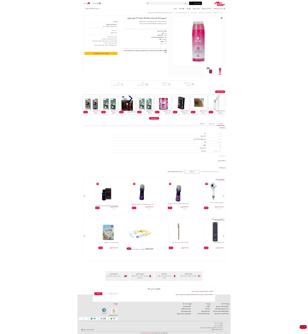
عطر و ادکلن (193, 13)
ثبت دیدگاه (192, 171)
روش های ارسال (187, 306)
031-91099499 (219, 326)
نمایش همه (154, 118)
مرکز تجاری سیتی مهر (149, 333)
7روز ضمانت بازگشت (186, 309)
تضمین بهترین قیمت (186, 311)
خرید (211, 112)
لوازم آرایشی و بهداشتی (204, 13)
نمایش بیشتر (162, 43)
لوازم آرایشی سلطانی (111, 24)
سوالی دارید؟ (303, 327)
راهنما (175, 9)
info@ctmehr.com (218, 329)
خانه (221, 13)
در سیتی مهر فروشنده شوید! (92, 8)
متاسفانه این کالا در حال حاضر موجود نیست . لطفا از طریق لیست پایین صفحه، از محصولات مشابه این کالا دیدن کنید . (153, 22)
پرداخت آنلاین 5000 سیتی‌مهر (221, 314)
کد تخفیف (195, 9)
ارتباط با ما (207, 309)
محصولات (215, 13)
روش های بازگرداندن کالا (204, 314)
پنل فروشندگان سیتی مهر (222, 306)
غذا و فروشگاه (205, 9)
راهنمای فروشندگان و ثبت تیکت (221, 311)
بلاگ (187, 9)
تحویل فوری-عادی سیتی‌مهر (184, 314)
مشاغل (180, 9)
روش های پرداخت (205, 311)
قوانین (208, 306)
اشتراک (98, 294)
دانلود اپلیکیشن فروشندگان (222, 309)
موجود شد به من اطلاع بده (101, 53)
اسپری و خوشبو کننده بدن (181, 13)
